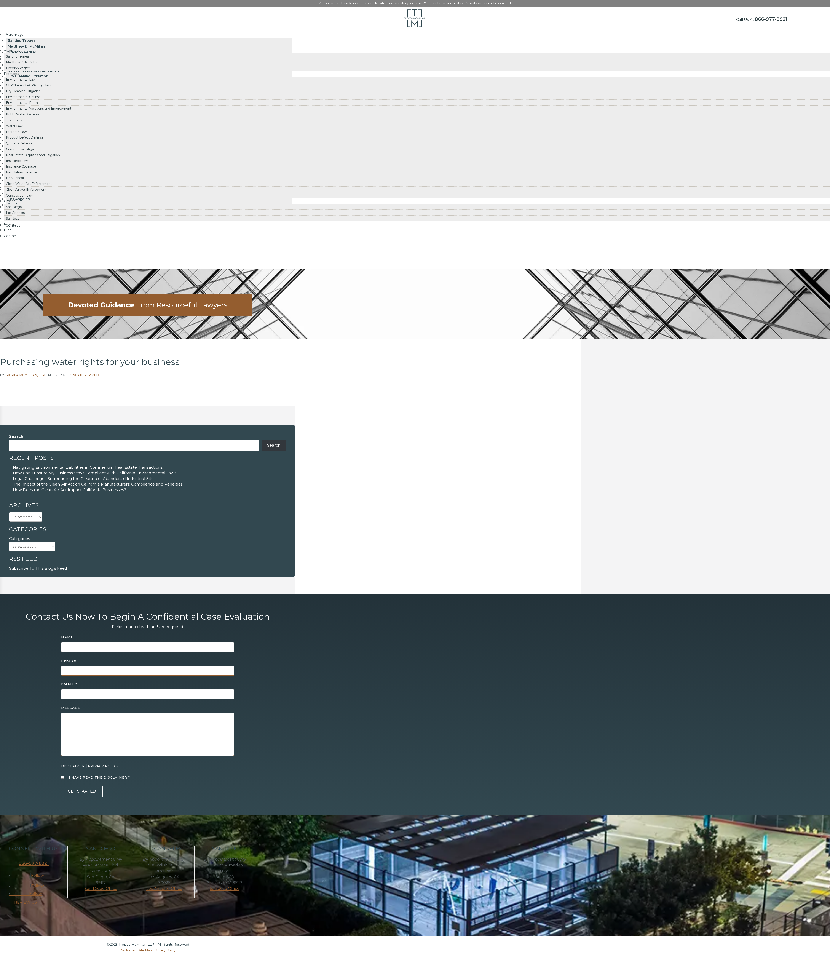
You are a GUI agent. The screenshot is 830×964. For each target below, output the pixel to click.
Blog (8, 230)
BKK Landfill (15, 178)
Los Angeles (15, 213)
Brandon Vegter (18, 68)
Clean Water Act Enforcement (29, 184)
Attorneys (15, 35)
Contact (10, 236)
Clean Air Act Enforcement (26, 190)
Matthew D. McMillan (26, 46)
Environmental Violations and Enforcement (38, 108)
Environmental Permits (23, 103)
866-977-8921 (771, 19)
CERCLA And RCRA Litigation (28, 85)
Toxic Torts (14, 120)
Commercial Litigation (23, 149)
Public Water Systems (23, 114)
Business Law (16, 132)
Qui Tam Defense (19, 143)
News (8, 224)
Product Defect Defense (25, 137)
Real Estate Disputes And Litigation (33, 155)
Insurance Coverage (21, 166)
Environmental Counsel (23, 97)
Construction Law (19, 195)
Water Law (14, 126)
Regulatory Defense (21, 172)
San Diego (14, 207)
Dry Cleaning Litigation (23, 91)
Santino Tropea (22, 40)
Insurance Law (17, 161)
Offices (9, 201)
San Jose (12, 219)
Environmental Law (20, 80)
